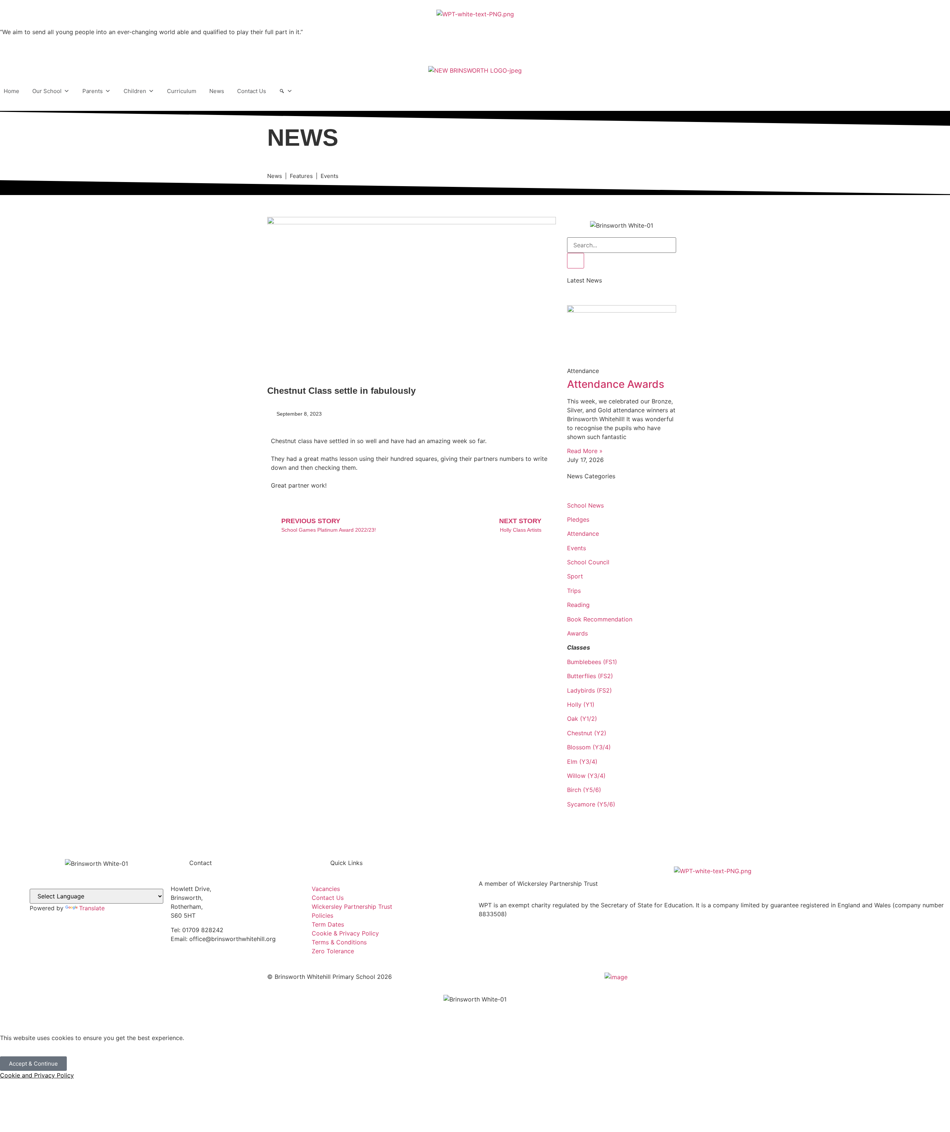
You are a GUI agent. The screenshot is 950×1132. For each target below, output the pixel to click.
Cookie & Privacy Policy (345, 933)
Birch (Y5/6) (584, 789)
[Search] (285, 91)
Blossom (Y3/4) (589, 747)
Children (135, 91)
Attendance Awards (615, 384)
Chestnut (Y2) (586, 733)
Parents (92, 91)
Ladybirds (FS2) (589, 690)
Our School (47, 91)
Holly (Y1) (580, 704)
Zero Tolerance (333, 951)
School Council (588, 562)
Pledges (578, 519)
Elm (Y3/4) (582, 761)
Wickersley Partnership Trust (352, 906)
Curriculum (181, 91)
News (216, 91)
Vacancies (326, 888)
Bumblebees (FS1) (592, 662)
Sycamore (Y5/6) (591, 804)
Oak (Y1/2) (582, 718)
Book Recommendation (599, 619)
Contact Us (251, 91)
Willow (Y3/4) (586, 775)
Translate (92, 908)
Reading (578, 604)
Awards (577, 633)
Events (576, 548)
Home (11, 91)
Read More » (585, 451)
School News (585, 505)
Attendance (583, 533)
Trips (574, 590)
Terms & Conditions (339, 942)
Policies (322, 915)
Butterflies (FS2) (590, 676)
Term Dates (328, 924)
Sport (575, 576)
